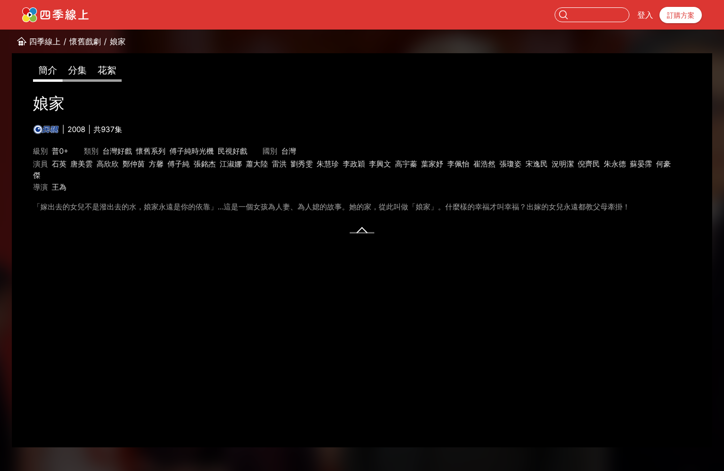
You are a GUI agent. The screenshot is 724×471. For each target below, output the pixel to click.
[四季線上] (55, 14)
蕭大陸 (257, 163)
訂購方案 (680, 15)
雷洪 (279, 163)
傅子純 (178, 163)
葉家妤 (432, 163)
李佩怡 (458, 163)
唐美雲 (81, 163)
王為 (59, 187)
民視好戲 (232, 151)
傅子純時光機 (191, 151)
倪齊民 (589, 163)
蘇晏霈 (641, 163)
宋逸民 (537, 163)
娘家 (118, 41)
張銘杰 (205, 163)
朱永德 (615, 163)
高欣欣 (108, 163)
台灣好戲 (117, 151)
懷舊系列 (150, 151)
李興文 (380, 163)
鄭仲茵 (134, 163)
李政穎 (354, 163)
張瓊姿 (510, 163)
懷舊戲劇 (85, 41)
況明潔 (563, 163)
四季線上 (45, 41)
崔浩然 (484, 163)
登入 (645, 15)
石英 (59, 163)
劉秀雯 (302, 163)
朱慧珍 (328, 163)
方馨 (156, 163)
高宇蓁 (406, 163)
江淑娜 (231, 163)
